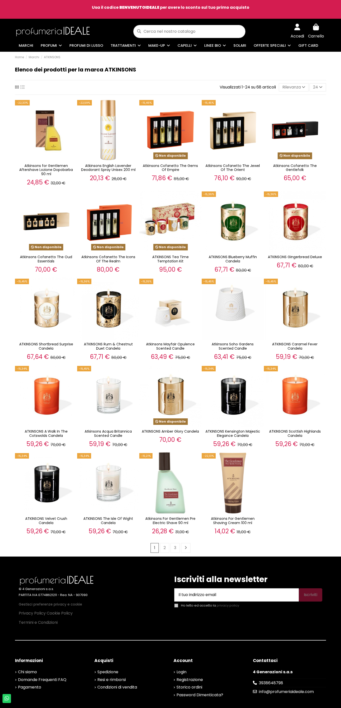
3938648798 (271, 683)
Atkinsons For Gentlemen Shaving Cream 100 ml (233, 520)
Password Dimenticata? (199, 695)
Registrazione (189, 680)
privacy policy (228, 605)
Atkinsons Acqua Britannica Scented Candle (108, 433)
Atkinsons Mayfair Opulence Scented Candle (170, 346)
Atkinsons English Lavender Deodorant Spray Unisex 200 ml (108, 167)
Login (181, 672)
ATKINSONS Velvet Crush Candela (46, 520)
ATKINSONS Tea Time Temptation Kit (170, 259)
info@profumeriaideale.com (286, 692)
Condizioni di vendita (117, 687)
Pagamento (29, 687)
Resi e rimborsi (111, 680)
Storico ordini (189, 687)
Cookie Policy (60, 613)
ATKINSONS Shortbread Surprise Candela (46, 346)
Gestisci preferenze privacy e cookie (50, 604)
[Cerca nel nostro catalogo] (139, 31)
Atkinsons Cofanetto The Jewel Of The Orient (232, 167)
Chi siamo (27, 672)
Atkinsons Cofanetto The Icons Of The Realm (108, 259)
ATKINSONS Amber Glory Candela (170, 431)
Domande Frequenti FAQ (42, 680)
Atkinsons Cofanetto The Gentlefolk (295, 167)
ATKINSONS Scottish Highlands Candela (295, 433)
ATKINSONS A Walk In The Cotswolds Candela (46, 433)
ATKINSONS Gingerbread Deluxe (295, 256)
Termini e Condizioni (38, 622)
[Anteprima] (72, 107)
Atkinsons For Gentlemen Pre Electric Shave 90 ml (170, 520)
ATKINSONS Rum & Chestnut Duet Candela (108, 346)
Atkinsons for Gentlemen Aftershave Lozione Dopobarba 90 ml (46, 170)
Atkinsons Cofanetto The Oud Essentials (46, 259)
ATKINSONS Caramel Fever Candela (295, 346)
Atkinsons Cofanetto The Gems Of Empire (170, 167)
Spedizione (107, 672)
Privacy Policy (32, 613)
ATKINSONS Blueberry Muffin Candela (233, 259)
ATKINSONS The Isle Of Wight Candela (108, 520)
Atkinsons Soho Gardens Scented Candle (233, 346)
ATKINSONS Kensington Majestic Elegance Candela (232, 433)
